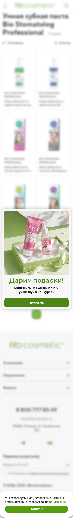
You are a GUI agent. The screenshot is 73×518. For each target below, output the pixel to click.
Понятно (36, 509)
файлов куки (57, 501)
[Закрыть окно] (65, 213)
